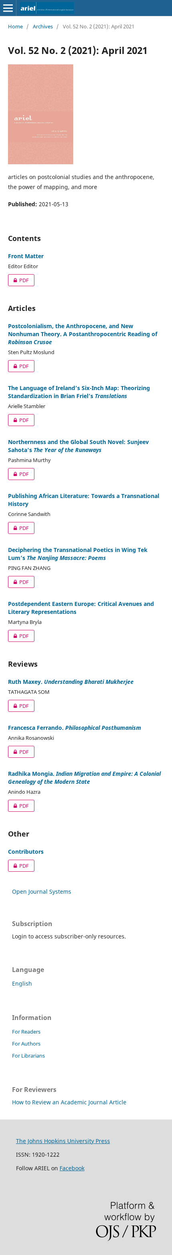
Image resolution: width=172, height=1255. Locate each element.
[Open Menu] (8, 8)
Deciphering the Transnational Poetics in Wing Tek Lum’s (78, 554)
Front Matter (26, 256)
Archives (43, 26)
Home (15, 26)
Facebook (72, 1168)
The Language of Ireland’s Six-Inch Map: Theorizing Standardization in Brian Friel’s (79, 392)
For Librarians (28, 1055)
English (22, 983)
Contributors (26, 851)
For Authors (26, 1043)
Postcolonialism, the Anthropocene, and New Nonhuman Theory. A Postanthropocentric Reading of (82, 334)
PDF (18, 280)
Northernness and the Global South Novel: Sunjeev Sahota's (78, 446)
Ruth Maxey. (71, 681)
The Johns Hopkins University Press (63, 1141)
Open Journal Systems (41, 891)
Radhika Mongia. (84, 777)
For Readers (26, 1031)
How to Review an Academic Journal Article (69, 1102)
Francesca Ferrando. (74, 727)
